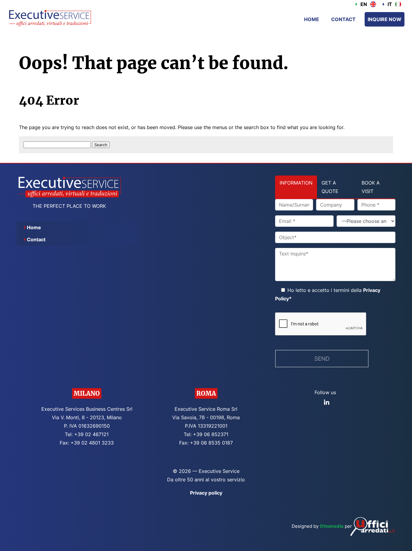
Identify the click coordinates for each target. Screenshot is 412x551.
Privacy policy (206, 493)
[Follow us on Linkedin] (326, 403)
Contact (343, 19)
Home (311, 19)
